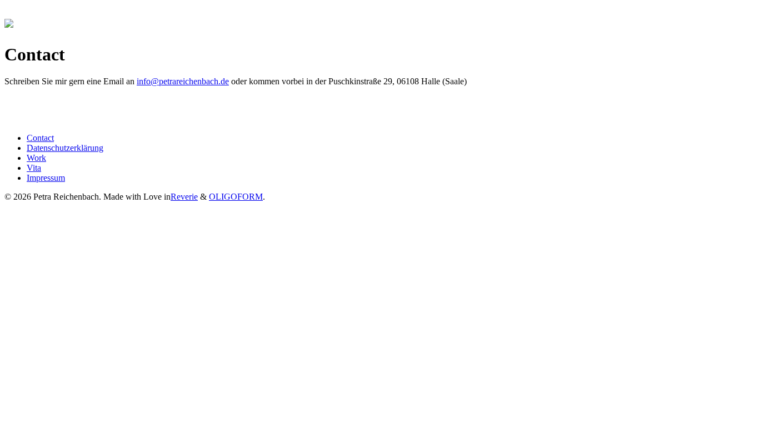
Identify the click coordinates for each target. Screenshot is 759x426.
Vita (34, 168)
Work (36, 158)
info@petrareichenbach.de (183, 81)
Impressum (46, 177)
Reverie (184, 196)
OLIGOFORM (236, 196)
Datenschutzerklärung (65, 148)
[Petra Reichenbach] (8, 22)
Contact (40, 138)
